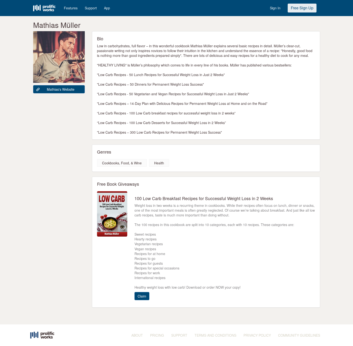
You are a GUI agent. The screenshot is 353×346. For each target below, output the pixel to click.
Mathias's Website (60, 89)
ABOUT (137, 335)
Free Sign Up (302, 8)
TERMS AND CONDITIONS (215, 335)
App (107, 8)
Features (71, 8)
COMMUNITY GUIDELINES (299, 335)
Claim (142, 296)
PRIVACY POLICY (257, 335)
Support (91, 8)
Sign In (275, 8)
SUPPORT (179, 335)
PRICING (157, 335)
